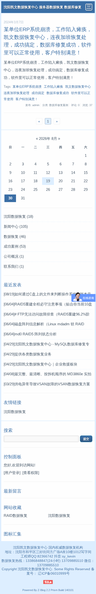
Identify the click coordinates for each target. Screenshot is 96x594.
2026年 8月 (48, 138)
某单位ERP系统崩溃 (27, 86)
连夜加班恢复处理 (16, 93)
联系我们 (14, 266)
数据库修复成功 (58, 93)
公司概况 (14, 256)
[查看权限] (30, 473)
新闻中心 (16, 226)
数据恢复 (15, 236)
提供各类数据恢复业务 (27, 354)
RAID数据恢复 (15, 515)
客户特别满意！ (27, 99)
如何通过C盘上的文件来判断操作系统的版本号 (47, 294)
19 (48, 181)
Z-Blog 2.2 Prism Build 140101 (56, 590)
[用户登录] (12, 473)
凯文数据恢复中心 (78, 86)
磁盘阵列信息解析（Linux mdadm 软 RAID (44, 324)
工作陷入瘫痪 (53, 86)
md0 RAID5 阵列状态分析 (30, 334)
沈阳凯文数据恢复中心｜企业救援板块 (40, 364)
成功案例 (15, 246)
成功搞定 (38, 93)
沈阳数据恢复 (18, 216)
